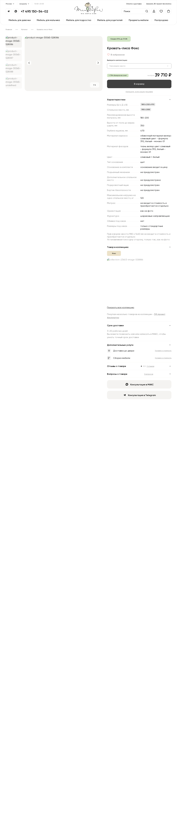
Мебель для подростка (78, 20)
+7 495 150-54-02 (34, 11)
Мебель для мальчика (48, 20)
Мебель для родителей (109, 20)
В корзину (139, 84)
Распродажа (161, 20)
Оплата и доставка (134, 4)
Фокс (114, 253)
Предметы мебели (138, 20)
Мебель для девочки (20, 20)
